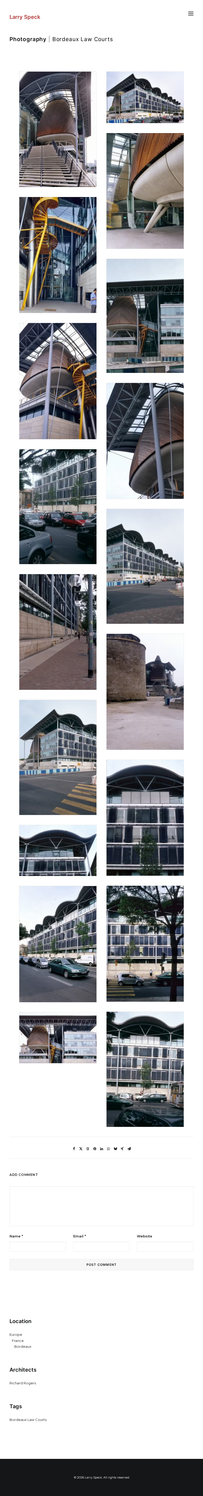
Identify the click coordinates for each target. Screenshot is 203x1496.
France (18, 1340)
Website (144, 1236)
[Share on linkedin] (101, 1149)
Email (79, 1236)
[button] (191, 13)
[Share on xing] (122, 1149)
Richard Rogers (23, 1383)
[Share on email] (129, 1149)
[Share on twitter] (81, 1149)
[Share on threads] (88, 1149)
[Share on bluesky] (115, 1149)
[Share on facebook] (74, 1149)
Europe (16, 1334)
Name (16, 1236)
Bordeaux (22, 1346)
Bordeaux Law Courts (28, 1420)
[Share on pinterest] (94, 1149)
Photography (28, 39)
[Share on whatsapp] (108, 1149)
